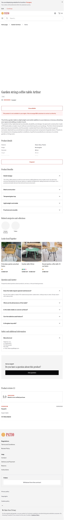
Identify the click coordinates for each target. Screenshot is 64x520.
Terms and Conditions (8, 444)
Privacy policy (5, 491)
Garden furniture (16, 24)
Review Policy (5, 448)
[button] (32, 175)
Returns (3, 466)
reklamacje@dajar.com (13, 348)
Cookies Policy (35, 515)
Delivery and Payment (8, 462)
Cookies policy (5, 501)
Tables (26, 24)
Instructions (5, 470)
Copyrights (4, 496)
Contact (3, 458)
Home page (4, 24)
